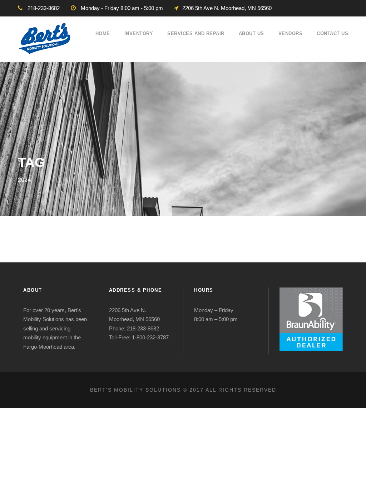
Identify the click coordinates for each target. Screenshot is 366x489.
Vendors (290, 33)
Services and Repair (195, 33)
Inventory (138, 33)
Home (102, 33)
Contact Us (332, 33)
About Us (251, 33)
